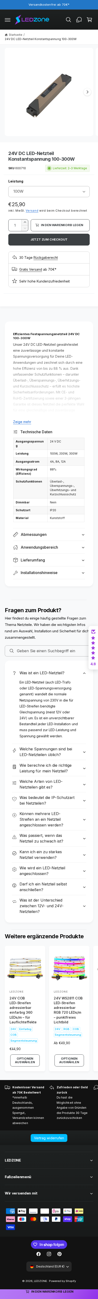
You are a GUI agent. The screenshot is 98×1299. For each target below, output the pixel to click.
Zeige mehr (22, 422)
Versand (32, 210)
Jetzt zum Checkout (49, 239)
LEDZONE (40, 1281)
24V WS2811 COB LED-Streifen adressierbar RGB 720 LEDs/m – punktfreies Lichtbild (68, 1010)
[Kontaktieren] (79, 19)
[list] (49, 1105)
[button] (7, 19)
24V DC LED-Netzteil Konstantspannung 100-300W (41, 39)
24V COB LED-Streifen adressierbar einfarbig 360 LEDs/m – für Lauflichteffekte (23, 1010)
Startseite (15, 34)
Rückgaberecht (46, 257)
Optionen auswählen (25, 1060)
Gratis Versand (30, 269)
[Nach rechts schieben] (87, 92)
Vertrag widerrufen (49, 1138)
